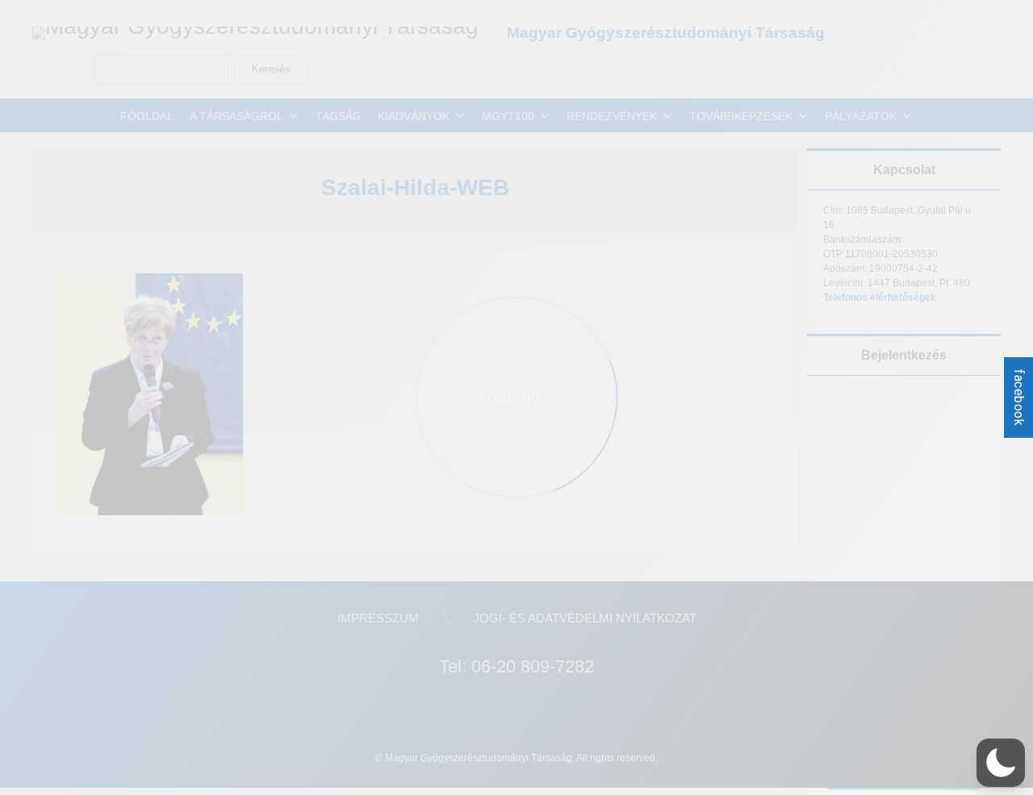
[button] (1001, 763)
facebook (1019, 397)
